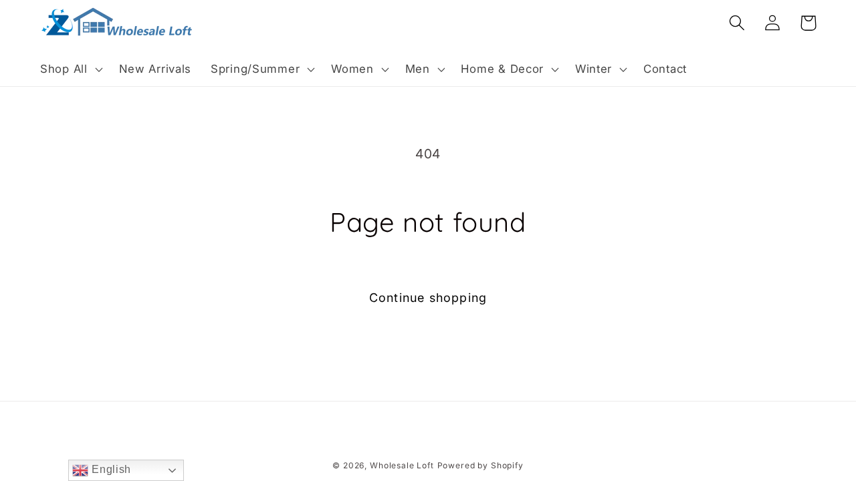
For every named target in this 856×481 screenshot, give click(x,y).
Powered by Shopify (480, 465)
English (109, 469)
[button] (70, 69)
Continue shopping (428, 298)
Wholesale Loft (402, 465)
